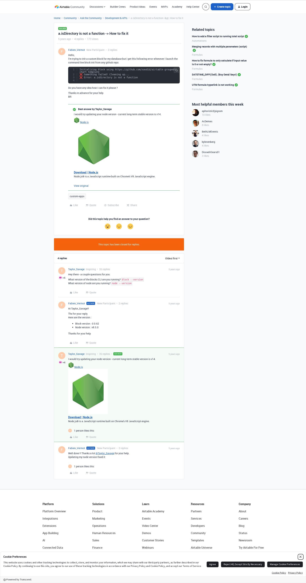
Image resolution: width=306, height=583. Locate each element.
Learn (145, 504)
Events (153, 6)
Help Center (192, 6)
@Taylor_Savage (105, 453)
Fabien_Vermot (76, 50)
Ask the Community (91, 18)
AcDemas (207, 121)
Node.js (84, 122)
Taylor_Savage (76, 269)
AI (43, 540)
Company (245, 504)
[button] (222, 6)
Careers (243, 518)
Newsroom (245, 540)
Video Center (150, 526)
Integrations (50, 518)
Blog (241, 526)
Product (97, 511)
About (242, 511)
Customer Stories (153, 540)
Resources (197, 504)
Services (196, 518)
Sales (95, 540)
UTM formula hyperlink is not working (213, 84)
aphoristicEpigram (212, 111)
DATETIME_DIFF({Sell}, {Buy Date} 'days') (214, 74)
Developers (198, 526)
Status (243, 533)
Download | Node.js (86, 172)
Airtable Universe (201, 548)
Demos (146, 533)
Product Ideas (137, 6)
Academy (177, 6)
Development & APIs (116, 18)
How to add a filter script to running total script (218, 36)
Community (70, 18)
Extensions (49, 526)
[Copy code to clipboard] (176, 70)
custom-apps (77, 196)
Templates (197, 540)
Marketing (98, 518)
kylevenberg (208, 141)
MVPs (164, 6)
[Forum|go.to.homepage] (69, 6)
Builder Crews (118, 6)
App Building (50, 533)
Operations (99, 526)
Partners (196, 511)
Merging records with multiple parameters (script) (219, 46)
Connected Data (52, 548)
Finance (97, 548)
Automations (199, 40)
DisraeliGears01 (211, 152)
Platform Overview (54, 511)
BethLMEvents (210, 131)
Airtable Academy (153, 511)
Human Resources (103, 533)
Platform (48, 504)
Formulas (197, 54)
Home (57, 18)
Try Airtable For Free (251, 548)
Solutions (98, 504)
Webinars (148, 548)
